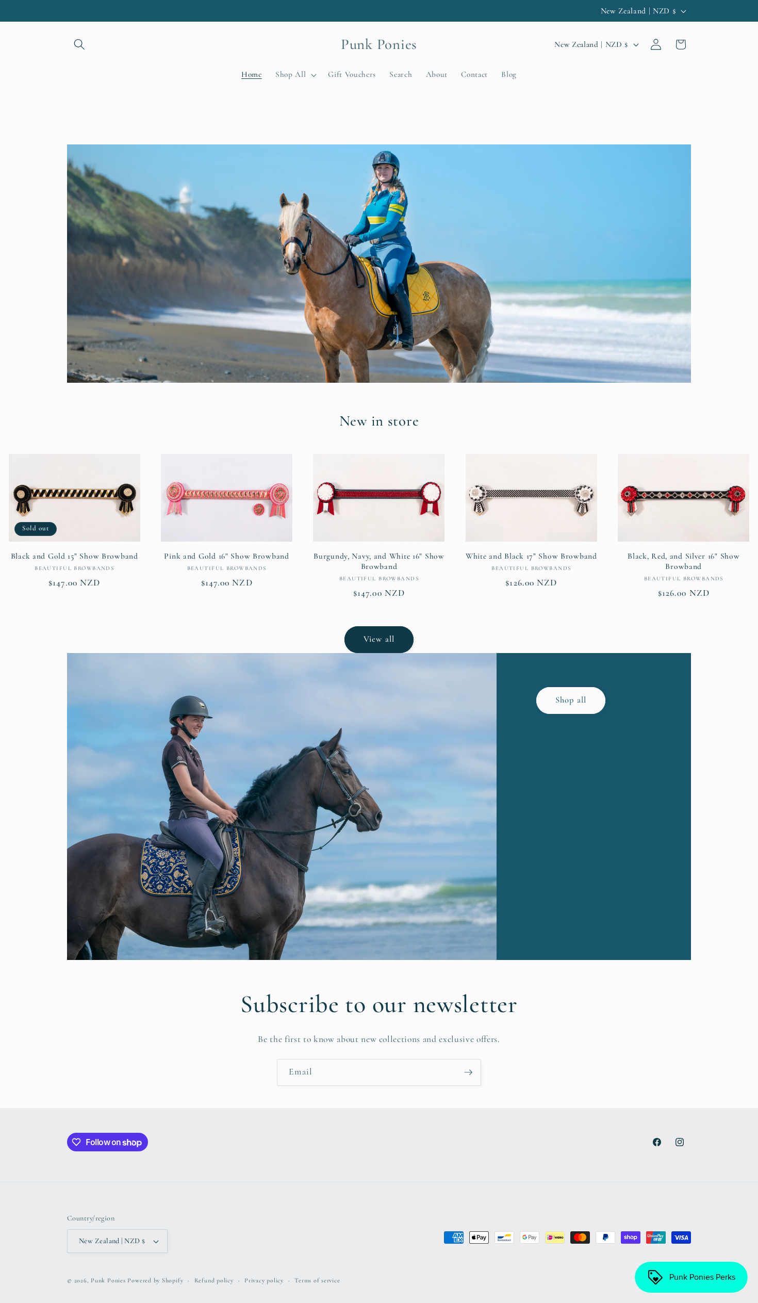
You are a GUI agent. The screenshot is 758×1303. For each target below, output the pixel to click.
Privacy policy (264, 1280)
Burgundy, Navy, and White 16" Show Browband (379, 561)
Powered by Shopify (155, 1280)
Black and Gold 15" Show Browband (74, 556)
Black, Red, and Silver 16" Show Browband (683, 561)
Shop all (570, 700)
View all (379, 639)
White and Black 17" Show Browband (531, 556)
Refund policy (214, 1280)
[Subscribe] (468, 1072)
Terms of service (317, 1280)
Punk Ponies (108, 1280)
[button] (79, 44)
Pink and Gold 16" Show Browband (226, 556)
